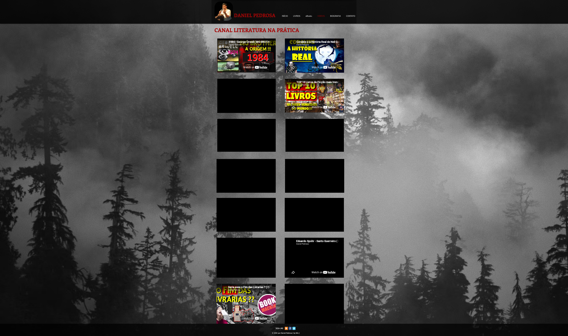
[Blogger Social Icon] (286, 328)
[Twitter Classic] (294, 328)
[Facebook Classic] (290, 328)
